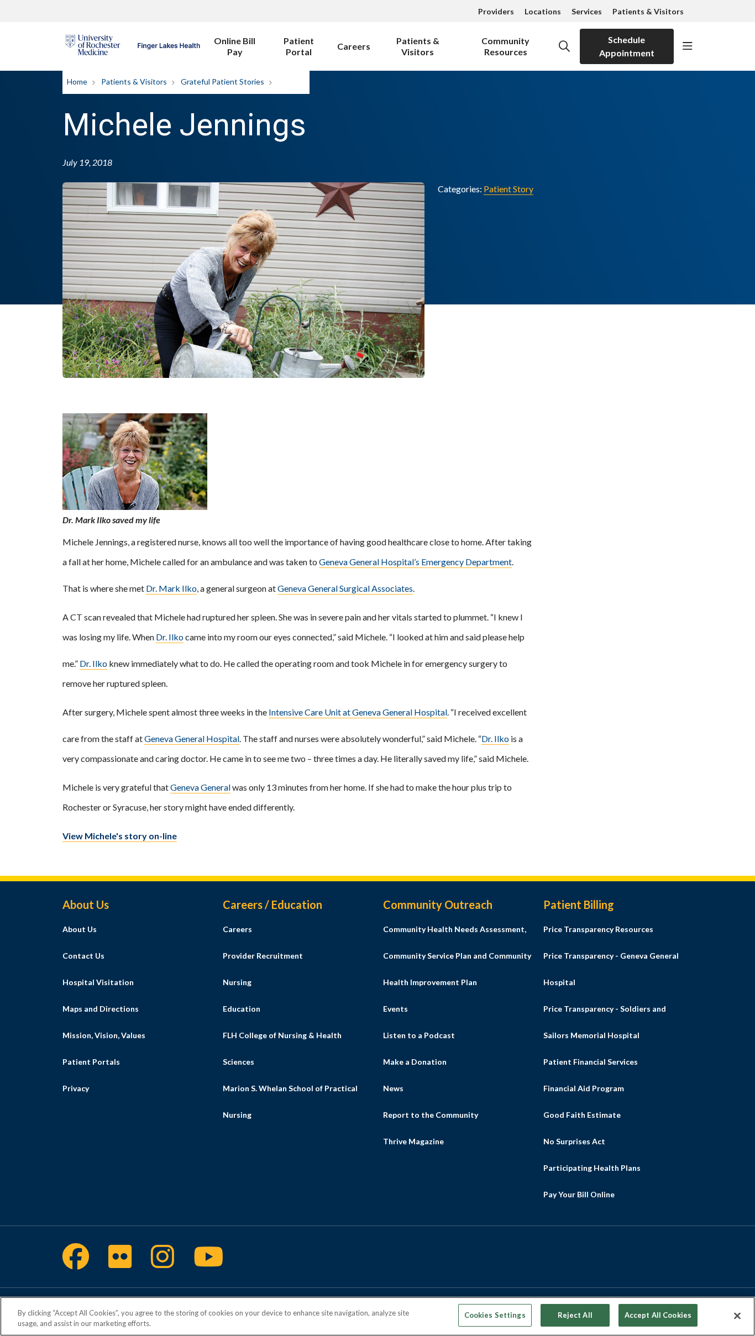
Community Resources (505, 46)
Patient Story (508, 188)
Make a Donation (415, 1061)
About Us (79, 929)
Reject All (575, 1315)
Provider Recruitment (263, 955)
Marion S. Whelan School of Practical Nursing (290, 1101)
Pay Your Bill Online (579, 1194)
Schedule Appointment (626, 46)
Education (241, 1008)
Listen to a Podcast (419, 1035)
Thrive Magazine (413, 1141)
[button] (688, 46)
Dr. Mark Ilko (171, 588)
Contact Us (83, 955)
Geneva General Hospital (191, 738)
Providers (496, 11)
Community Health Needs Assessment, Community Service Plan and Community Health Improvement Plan (457, 955)
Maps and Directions (100, 1008)
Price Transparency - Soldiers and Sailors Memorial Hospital (604, 1022)
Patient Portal (299, 46)
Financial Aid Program (583, 1088)
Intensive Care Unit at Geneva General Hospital (358, 712)
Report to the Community (430, 1114)
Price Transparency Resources (598, 929)
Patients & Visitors (648, 11)
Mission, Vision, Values (103, 1035)
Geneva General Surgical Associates (345, 588)
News (393, 1088)
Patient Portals (91, 1061)
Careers (353, 46)
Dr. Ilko (169, 637)
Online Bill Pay (234, 46)
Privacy (75, 1088)
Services (587, 11)
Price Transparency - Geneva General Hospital (611, 969)
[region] (377, 1316)
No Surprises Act (574, 1141)
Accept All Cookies (658, 1315)
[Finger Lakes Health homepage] (132, 46)
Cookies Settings (495, 1315)
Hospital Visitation (98, 982)
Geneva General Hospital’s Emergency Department (415, 561)
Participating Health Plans (592, 1167)
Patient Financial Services (590, 1061)
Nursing (237, 982)
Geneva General (200, 787)
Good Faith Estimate (582, 1114)
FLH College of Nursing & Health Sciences (282, 1048)
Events (395, 1008)
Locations (543, 11)
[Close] (737, 1315)
